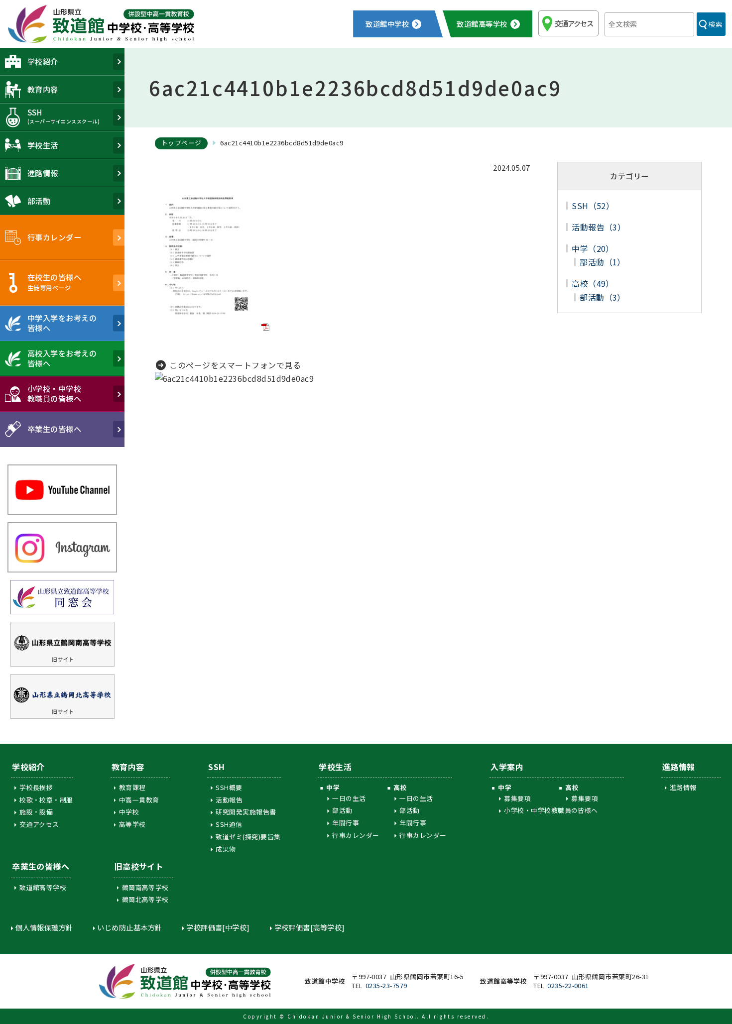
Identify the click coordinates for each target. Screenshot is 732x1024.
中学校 (129, 811)
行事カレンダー (355, 835)
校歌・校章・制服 (46, 799)
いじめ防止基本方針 (129, 927)
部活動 (342, 810)
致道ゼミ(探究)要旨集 (248, 836)
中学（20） (593, 248)
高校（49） (593, 283)
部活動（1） (602, 262)
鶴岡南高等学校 (145, 887)
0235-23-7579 (386, 985)
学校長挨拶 (36, 787)
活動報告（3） (598, 227)
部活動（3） (602, 297)
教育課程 (132, 787)
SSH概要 (229, 787)
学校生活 (335, 767)
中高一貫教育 (139, 799)
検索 (715, 24)
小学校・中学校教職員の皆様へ (551, 810)
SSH (216, 767)
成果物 (226, 849)
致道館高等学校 (42, 887)
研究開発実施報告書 (246, 811)
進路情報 (678, 767)
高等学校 (132, 824)
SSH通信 (229, 824)
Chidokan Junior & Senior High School (352, 1016)
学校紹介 (28, 767)
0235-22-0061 (568, 985)
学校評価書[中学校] (217, 927)
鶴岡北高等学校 (145, 899)
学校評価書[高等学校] (309, 927)
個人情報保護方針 (44, 927)
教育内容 (128, 767)
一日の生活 (349, 798)
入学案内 (506, 767)
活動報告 (229, 799)
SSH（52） (593, 206)
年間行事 (345, 822)
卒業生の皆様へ (40, 866)
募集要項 (517, 798)
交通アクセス (574, 23)
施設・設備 (36, 811)
